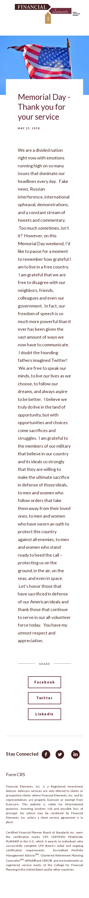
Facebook (44, 682)
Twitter (44, 698)
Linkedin (44, 714)
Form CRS (15, 774)
